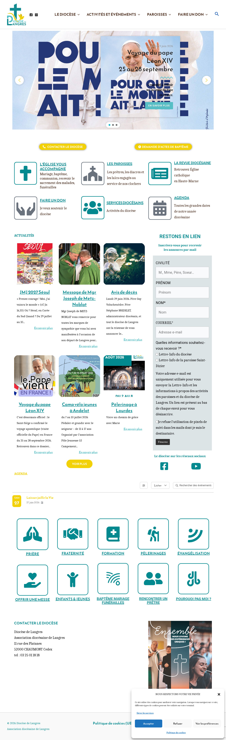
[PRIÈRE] (32, 534)
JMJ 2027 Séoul (35, 292)
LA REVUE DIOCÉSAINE (192, 163)
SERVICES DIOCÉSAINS (124, 202)
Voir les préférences (206, 723)
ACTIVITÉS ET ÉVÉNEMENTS (111, 14)
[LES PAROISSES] (92, 173)
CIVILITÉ (163, 263)
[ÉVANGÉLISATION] (193, 533)
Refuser (177, 723)
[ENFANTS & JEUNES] (72, 579)
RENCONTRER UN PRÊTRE (153, 601)
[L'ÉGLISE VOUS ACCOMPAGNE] (25, 173)
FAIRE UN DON (191, 14)
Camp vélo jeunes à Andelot (79, 407)
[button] (219, 694)
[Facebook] (31, 14)
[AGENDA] (159, 208)
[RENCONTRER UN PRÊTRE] (153, 578)
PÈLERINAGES (153, 553)
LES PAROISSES (119, 164)
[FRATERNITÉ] (72, 533)
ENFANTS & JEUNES (73, 599)
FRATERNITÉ (73, 553)
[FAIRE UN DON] (25, 208)
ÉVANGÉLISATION (193, 553)
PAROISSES (157, 14)
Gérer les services (145, 713)
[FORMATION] (113, 533)
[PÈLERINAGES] (153, 533)
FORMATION (113, 553)
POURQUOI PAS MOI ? (193, 599)
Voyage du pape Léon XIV (35, 407)
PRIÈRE (32, 554)
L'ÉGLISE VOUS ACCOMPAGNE (53, 166)
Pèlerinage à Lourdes (124, 407)
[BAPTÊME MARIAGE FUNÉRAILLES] (113, 578)
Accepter (148, 723)
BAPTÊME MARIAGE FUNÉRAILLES (113, 601)
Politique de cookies (176, 732)
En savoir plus (43, 328)
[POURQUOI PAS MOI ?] (193, 578)
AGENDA (181, 197)
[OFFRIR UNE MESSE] (32, 580)
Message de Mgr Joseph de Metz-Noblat (79, 298)
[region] (113, 80)
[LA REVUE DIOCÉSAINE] (159, 173)
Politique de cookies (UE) (113, 723)
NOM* (160, 303)
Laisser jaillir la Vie (39, 497)
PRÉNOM (163, 283)
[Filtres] (144, 485)
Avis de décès (124, 292)
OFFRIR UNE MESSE (32, 599)
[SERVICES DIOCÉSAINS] (92, 207)
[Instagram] (36, 14)
